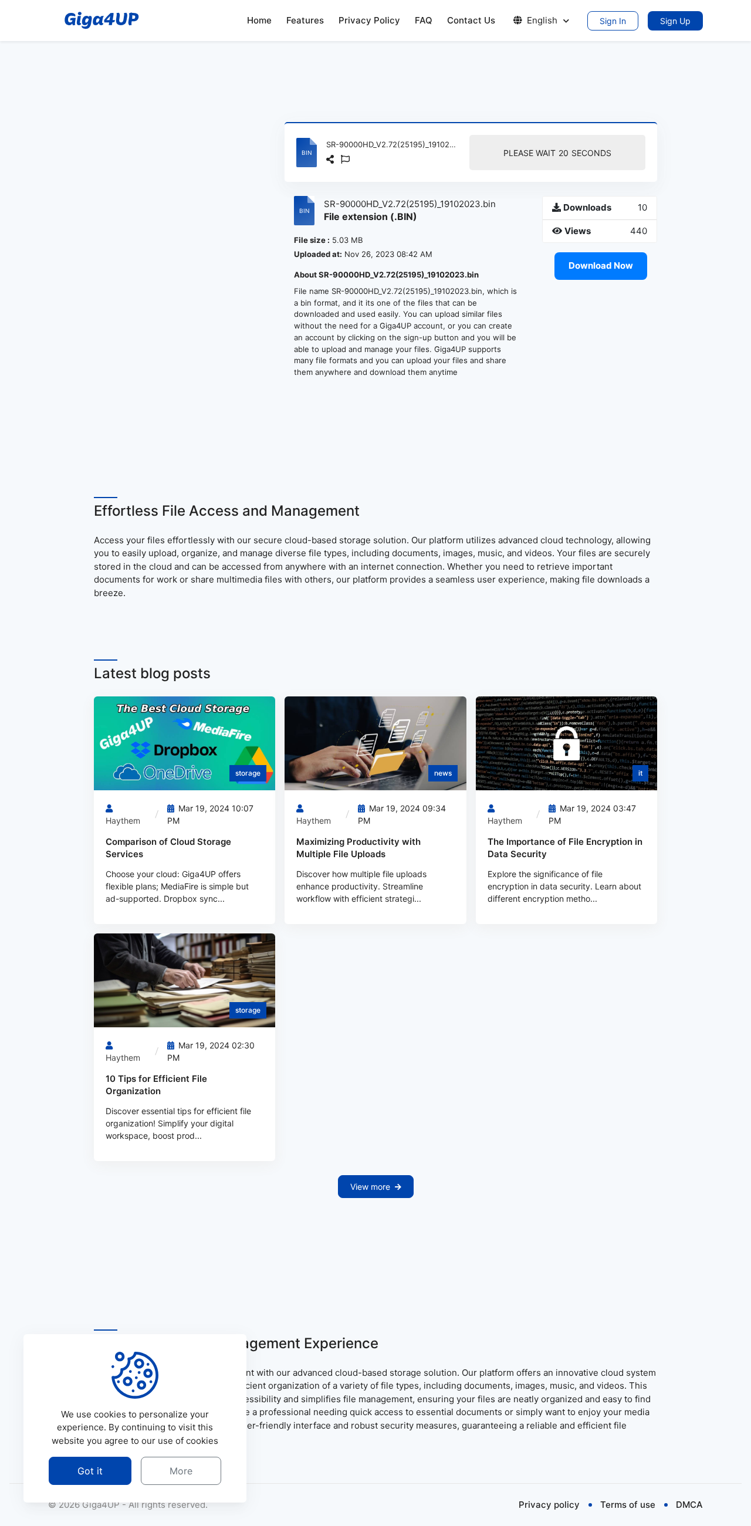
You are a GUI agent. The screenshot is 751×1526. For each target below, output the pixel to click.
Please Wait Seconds (557, 153)
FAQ (423, 20)
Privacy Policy (369, 20)
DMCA (689, 1504)
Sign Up (675, 21)
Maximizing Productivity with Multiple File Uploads (358, 848)
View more (370, 1187)
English (542, 20)
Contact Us (471, 20)
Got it (90, 1471)
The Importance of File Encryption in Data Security (565, 848)
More (181, 1471)
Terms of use (627, 1504)
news (443, 773)
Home (259, 20)
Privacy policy (549, 1504)
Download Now (601, 265)
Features (305, 20)
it (640, 773)
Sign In (613, 21)
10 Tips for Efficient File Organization (156, 1085)
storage (248, 773)
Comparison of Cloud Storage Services (168, 848)
